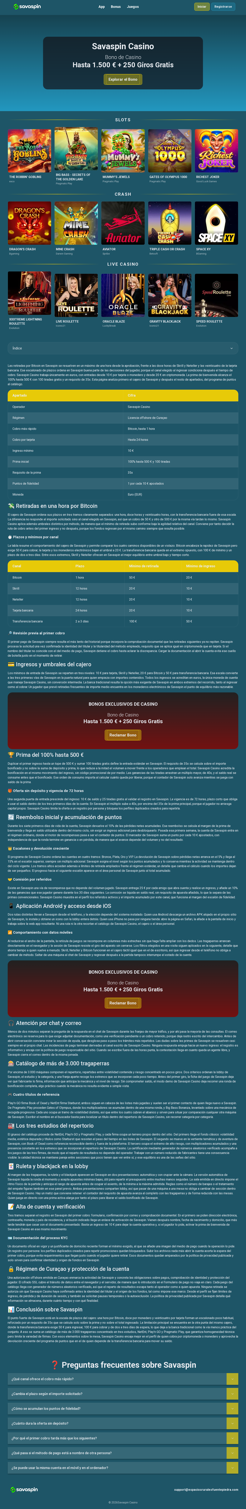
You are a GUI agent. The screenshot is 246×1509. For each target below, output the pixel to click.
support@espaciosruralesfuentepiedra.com (206, 1490)
